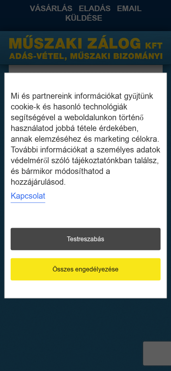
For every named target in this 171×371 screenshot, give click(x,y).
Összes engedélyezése (85, 269)
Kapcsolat (28, 196)
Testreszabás (85, 239)
